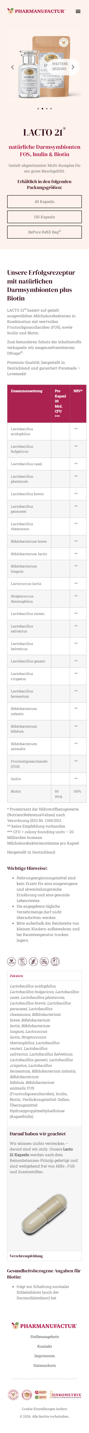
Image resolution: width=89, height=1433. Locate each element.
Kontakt (44, 1346)
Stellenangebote (44, 1336)
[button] (78, 11)
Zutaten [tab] (16, 975)
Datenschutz (44, 1365)
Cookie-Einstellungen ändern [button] (44, 1409)
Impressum (44, 1355)
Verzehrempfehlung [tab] (26, 1255)
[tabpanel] (44, 1116)
